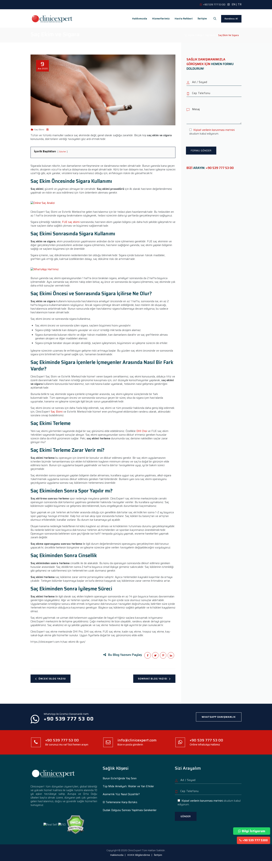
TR (239, 4)
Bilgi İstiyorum (253, 831)
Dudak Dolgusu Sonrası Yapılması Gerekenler (130, 810)
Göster (62, 151)
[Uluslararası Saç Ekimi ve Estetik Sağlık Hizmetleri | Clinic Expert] (52, 18)
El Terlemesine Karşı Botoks (120, 802)
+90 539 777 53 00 (220, 167)
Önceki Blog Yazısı (52, 679)
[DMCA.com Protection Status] (75, 824)
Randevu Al (231, 18)
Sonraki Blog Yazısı (152, 679)
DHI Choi (141, 431)
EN (233, 4)
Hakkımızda (139, 18)
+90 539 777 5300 (255, 840)
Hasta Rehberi (184, 18)
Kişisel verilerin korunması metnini (214, 130)
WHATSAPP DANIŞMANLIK (219, 717)
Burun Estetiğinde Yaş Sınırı (120, 778)
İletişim (202, 18)
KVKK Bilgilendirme (138, 855)
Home (191, 35)
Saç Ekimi (57, 411)
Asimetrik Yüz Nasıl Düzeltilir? (121, 794)
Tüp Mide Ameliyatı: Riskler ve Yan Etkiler (128, 786)
